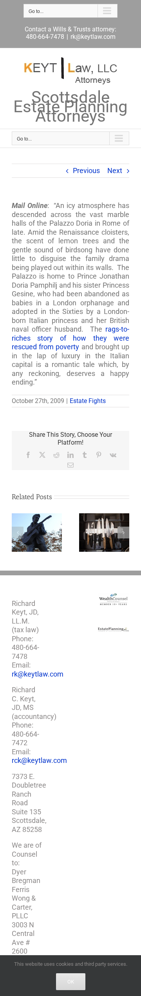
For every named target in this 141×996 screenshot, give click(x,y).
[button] (18, 532)
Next (114, 170)
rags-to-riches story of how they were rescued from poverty (70, 338)
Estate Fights (88, 401)
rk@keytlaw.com (93, 36)
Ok (70, 982)
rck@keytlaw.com (39, 760)
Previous (86, 170)
